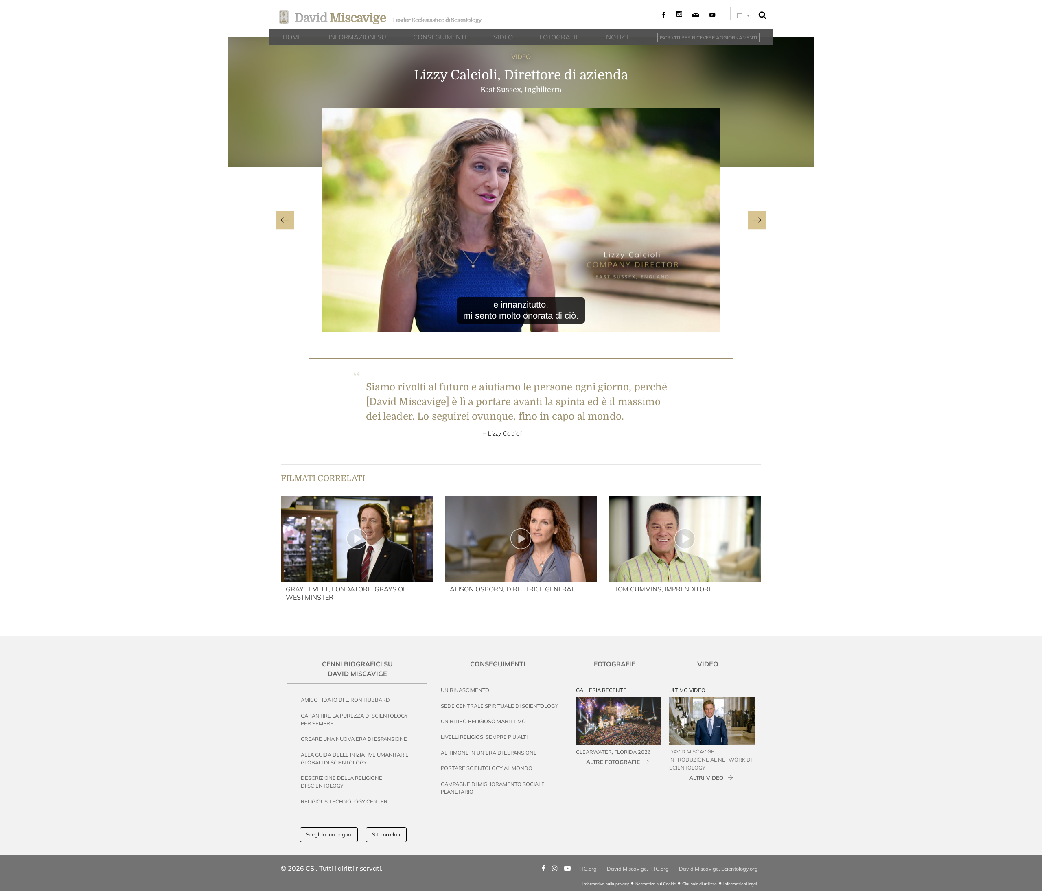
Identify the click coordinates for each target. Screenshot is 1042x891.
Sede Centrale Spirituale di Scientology (499, 706)
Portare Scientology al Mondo (486, 768)
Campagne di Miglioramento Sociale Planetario (493, 788)
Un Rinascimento (465, 690)
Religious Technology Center (344, 801)
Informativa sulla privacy (605, 884)
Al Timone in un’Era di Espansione (489, 752)
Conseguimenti (497, 664)
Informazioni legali (740, 884)
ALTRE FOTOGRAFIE (613, 761)
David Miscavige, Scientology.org (718, 868)
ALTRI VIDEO (706, 777)
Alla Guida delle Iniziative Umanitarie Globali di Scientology (355, 758)
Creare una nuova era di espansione (354, 739)
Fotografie (614, 664)
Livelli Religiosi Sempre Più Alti (484, 736)
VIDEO (521, 57)
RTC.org (587, 868)
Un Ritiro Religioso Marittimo (483, 721)
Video (707, 664)
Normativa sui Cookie (655, 884)
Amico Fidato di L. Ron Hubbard (345, 699)
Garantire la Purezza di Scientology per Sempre (354, 719)
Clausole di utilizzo (699, 884)
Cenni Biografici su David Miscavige (357, 669)
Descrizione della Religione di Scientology (341, 782)
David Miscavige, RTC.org (638, 868)
